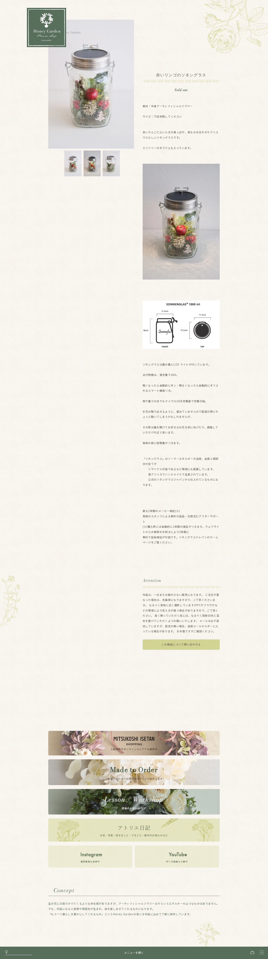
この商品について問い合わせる (181, 644)
